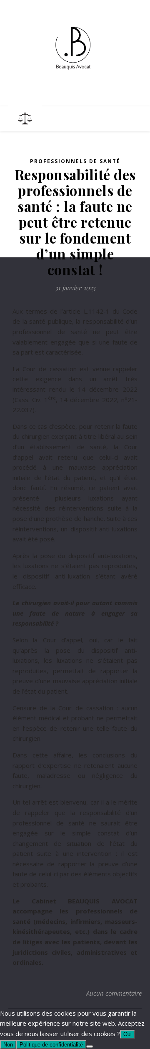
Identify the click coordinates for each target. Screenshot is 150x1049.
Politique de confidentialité (51, 1044)
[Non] (89, 1046)
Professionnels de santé (75, 161)
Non (8, 1044)
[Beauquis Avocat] (75, 48)
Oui (127, 1034)
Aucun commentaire (114, 993)
